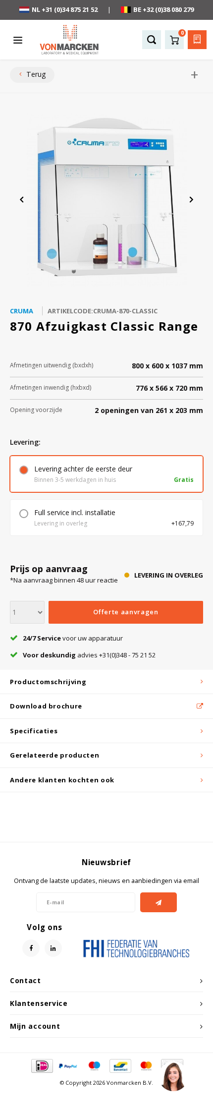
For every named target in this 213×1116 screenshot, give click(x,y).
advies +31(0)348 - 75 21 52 (89, 654)
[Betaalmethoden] (41, 1064)
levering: (25, 442)
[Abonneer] (158, 902)
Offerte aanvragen (125, 611)
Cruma (21, 310)
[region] (173, 1076)
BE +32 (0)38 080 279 (163, 9)
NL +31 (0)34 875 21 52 (65, 9)
